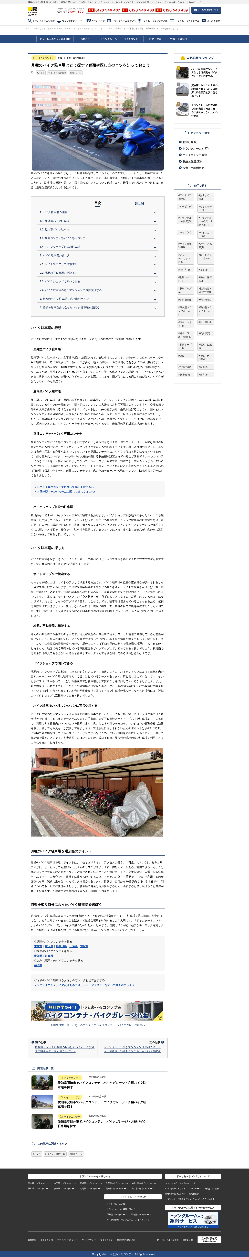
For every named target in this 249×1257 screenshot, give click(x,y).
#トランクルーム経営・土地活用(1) (206, 221)
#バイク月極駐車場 (57, 72)
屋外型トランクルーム (117, 1214)
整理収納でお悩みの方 (175, 1193)
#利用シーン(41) (185, 278)
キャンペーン (98, 20)
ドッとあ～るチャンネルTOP (54, 39)
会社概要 (32, 1239)
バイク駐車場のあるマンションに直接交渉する (71, 290)
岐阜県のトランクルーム (65, 1188)
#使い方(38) (184, 269)
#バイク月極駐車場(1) (185, 245)
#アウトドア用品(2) (185, 196)
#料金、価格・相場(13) (185, 334)
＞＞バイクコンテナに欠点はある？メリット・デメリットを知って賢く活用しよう (84, 985)
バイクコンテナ (105, 28)
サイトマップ (106, 1239)
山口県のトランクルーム (143, 1188)
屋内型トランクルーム (141, 1214)
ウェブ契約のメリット (73, 20)
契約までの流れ (212, 1188)
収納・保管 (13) (192, 161)
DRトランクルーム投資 (168, 1239)
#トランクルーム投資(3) (185, 219)
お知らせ (85, 39)
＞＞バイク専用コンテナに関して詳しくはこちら (64, 487)
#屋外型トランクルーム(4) (205, 311)
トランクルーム (108, 39)
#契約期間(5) (185, 299)
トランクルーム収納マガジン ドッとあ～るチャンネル (189, 1198)
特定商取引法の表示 (126, 1239)
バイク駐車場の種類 (53, 212)
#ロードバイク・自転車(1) (205, 258)
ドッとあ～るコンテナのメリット (180, 1183)
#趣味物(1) (184, 374)
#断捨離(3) (204, 333)
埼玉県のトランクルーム (65, 1183)
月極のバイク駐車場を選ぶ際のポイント (65, 299)
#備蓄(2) (203, 269)
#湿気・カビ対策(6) (205, 357)
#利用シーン (75, 72)
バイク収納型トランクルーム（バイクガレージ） (129, 1219)
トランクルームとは (116, 1203)
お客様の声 (194, 1193)
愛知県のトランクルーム (39, 1188)
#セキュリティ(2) (205, 208)
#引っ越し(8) (205, 322)
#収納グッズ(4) (185, 290)
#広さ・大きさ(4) (185, 323)
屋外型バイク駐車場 (54, 221)
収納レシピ (188, 1239)
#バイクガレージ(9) (205, 234)
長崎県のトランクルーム (117, 1188)
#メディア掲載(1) (205, 245)
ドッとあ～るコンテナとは (154, 20)
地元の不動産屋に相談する (58, 273)
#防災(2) (203, 374)
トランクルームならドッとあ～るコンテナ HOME (48, 28)
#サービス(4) (185, 206)
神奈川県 (61, 946)
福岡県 (38, 965)
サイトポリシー (89, 1239)
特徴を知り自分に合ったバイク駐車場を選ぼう (70, 307)
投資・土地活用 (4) (194, 168)
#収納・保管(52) (205, 278)
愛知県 (38, 956)
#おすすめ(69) (204, 196)
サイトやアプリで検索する (58, 264)
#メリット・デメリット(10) (185, 258)
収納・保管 (155, 39)
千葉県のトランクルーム (117, 1183)
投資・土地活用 (178, 39)
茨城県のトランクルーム (91, 1183)
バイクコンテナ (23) (195, 155)
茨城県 (84, 946)
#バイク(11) (184, 232)
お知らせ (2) (190, 142)
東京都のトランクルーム (39, 1183)
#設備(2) (203, 367)
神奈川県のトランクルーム (144, 1183)
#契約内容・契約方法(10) (205, 290)
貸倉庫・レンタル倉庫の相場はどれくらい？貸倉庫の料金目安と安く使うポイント (65, 1049)
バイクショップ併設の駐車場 (60, 247)
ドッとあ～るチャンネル (187, 20)
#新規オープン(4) (185, 346)
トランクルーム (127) (196, 148)
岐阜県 (49, 956)
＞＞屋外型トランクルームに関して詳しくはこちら (65, 491)
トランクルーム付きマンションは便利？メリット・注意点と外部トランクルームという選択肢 (132, 1049)
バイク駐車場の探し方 (55, 255)
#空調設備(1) (185, 367)
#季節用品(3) (205, 299)
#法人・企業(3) (205, 346)
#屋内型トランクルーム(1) (185, 311)
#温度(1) (183, 355)
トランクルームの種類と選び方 (121, 1209)
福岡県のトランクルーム (91, 1188)
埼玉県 (49, 946)
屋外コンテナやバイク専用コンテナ (64, 238)
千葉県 (73, 946)
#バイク (40, 72)
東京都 (38, 946)
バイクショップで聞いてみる (60, 281)
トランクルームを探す (44, 20)
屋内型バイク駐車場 (54, 229)
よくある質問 (213, 20)
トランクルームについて (124, 20)
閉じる (139, 203)
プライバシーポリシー (67, 1239)
